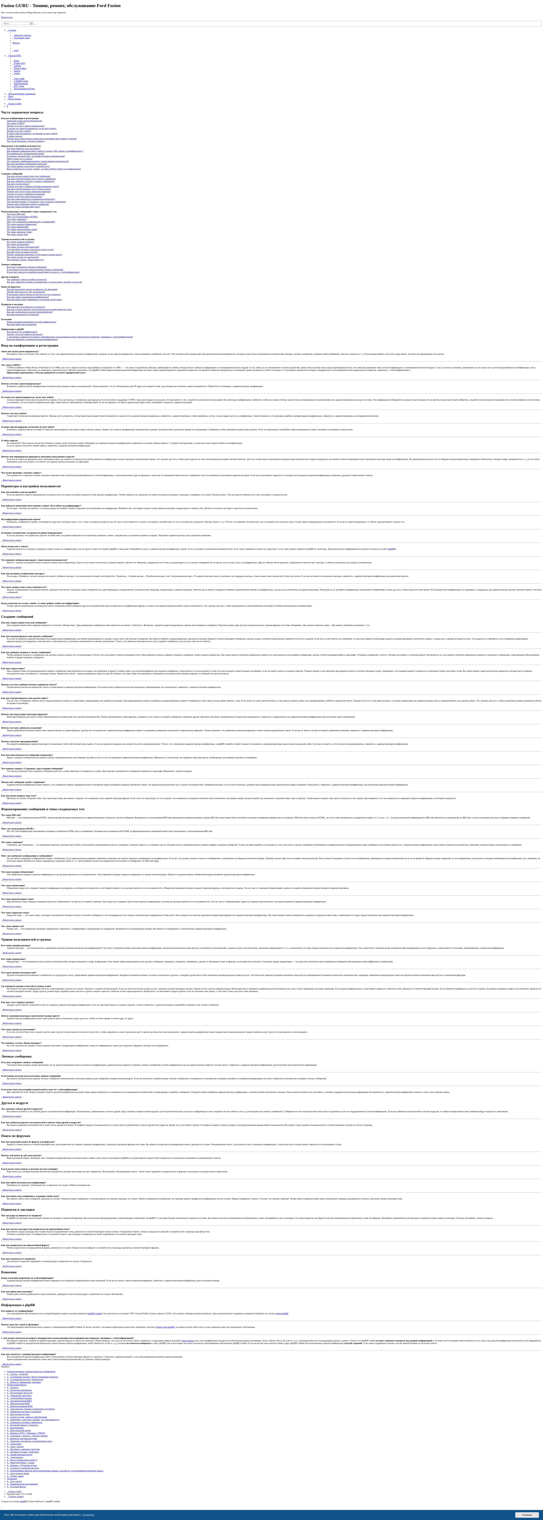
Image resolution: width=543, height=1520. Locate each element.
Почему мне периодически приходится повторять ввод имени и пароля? (42, 138)
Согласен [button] (527, 1515)
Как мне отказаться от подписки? (23, 314)
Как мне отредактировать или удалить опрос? (29, 189)
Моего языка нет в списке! (20, 159)
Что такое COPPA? (16, 123)
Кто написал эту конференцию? (22, 332)
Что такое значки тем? (17, 234)
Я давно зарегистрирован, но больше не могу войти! (32, 133)
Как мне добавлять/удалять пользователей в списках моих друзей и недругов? (44, 282)
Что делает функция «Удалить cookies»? (26, 141)
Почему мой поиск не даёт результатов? (26, 292)
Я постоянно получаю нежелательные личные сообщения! (35, 269)
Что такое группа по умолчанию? (23, 257)
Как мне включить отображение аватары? (27, 164)
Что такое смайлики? (17, 219)
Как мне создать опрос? (18, 184)
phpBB (391, 549)
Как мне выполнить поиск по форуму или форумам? (32, 289)
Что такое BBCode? (16, 214)
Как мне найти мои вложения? (21, 324)
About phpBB (281, 1313)
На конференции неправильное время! (25, 153)
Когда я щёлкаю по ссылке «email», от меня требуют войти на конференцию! (44, 169)
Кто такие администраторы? (20, 242)
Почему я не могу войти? (19, 131)
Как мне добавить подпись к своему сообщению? (31, 181)
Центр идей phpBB (165, 1327)
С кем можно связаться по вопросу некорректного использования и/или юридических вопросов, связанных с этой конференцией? (70, 337)
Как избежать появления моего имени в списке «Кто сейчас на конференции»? (45, 151)
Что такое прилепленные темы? (22, 229)
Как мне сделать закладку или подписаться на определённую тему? (39, 309)
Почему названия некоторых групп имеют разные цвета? (34, 254)
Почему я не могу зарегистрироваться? (25, 126)
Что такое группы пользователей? (23, 247)
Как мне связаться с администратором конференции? (32, 339)
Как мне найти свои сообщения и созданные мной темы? (34, 299)
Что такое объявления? (18, 227)
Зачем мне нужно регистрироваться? (24, 121)
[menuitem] (21, 35)
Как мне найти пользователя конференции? (28, 297)
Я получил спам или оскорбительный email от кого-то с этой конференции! (43, 272)
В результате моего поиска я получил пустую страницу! (34, 294)
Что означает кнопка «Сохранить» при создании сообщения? (36, 201)
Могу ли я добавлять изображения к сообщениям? (31, 222)
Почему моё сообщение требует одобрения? (28, 204)
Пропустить (7, 17)
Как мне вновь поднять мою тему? (23, 207)
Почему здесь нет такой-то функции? (25, 334)
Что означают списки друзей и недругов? (27, 279)
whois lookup (187, 1340)
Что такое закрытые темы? (19, 232)
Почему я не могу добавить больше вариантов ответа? (33, 186)
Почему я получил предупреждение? (24, 196)
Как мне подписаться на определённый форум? (30, 312)
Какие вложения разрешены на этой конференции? (31, 322)
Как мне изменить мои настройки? (23, 148)
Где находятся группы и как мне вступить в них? (30, 249)
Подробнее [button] (88, 1515)
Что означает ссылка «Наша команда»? (25, 259)
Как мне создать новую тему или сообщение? (29, 176)
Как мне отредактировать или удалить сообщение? (31, 179)
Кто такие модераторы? (18, 244)
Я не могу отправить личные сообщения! (27, 267)
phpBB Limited (95, 1313)
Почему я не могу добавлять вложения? (26, 194)
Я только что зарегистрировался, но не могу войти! (31, 128)
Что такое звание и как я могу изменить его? (28, 166)
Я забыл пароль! (14, 136)
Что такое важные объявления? (22, 224)
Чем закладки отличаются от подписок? (26, 307)
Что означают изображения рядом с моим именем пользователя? (38, 161)
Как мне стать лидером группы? (22, 252)
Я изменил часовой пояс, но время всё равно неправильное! (36, 156)
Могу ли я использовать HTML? (22, 216)
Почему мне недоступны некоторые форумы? (29, 191)
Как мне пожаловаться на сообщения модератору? (31, 199)
